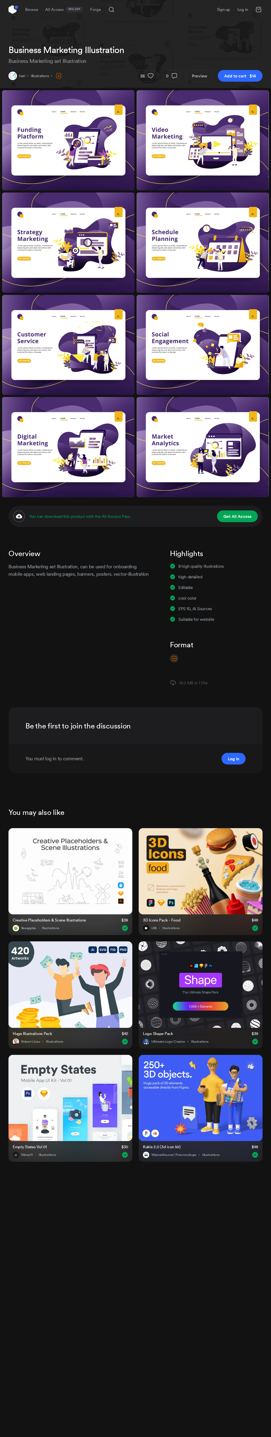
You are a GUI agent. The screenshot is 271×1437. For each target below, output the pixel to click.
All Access (62, 9)
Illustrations (40, 75)
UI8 (153, 928)
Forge (95, 9)
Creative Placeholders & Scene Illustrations (49, 920)
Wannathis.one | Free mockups (173, 1155)
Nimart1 (27, 1155)
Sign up (223, 9)
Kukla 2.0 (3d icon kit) (162, 1146)
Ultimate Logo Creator (168, 1041)
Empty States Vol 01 (30, 1146)
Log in (242, 9)
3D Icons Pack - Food (161, 920)
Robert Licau (30, 1041)
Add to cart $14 (240, 75)
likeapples (28, 928)
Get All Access (237, 516)
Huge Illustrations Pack (32, 1033)
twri (22, 75)
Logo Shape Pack (158, 1033)
